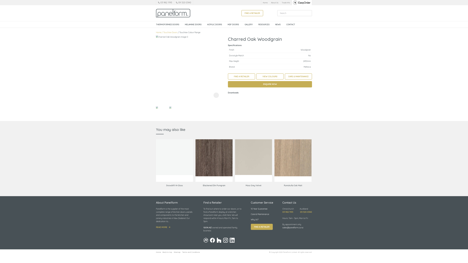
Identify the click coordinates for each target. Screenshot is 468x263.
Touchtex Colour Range (189, 32)
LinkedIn (232, 240)
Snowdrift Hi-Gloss (174, 185)
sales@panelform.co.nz (292, 227)
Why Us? (254, 219)
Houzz (219, 240)
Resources (263, 24)
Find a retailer (252, 13)
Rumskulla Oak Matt (293, 185)
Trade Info (286, 3)
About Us (274, 3)
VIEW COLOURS (270, 76)
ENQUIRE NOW (270, 84)
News (278, 24)
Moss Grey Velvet (253, 185)
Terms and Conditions (191, 252)
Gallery (249, 24)
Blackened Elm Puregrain (214, 185)
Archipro (205, 240)
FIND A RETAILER (241, 76)
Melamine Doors (193, 24)
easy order (302, 2)
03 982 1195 (166, 2)
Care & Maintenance (260, 214)
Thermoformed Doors (167, 24)
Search (309, 13)
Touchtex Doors (170, 32)
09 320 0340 (184, 2)
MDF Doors (233, 24)
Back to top (167, 252)
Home (265, 3)
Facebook (212, 240)
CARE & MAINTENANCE (298, 76)
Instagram (225, 240)
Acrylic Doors (214, 24)
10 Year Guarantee (259, 209)
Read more (161, 227)
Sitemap (177, 252)
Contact (290, 24)
